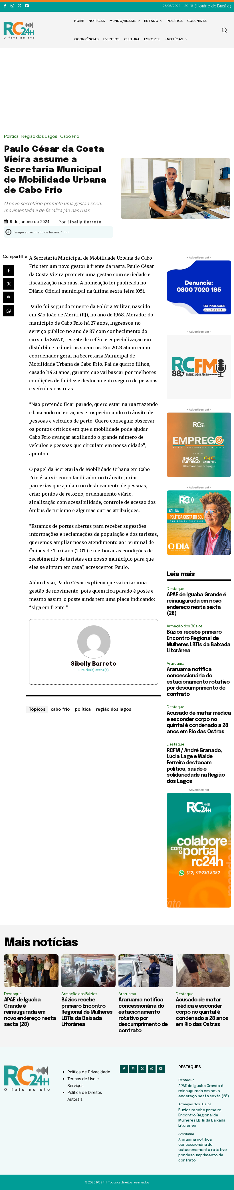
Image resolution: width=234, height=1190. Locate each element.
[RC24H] (20, 30)
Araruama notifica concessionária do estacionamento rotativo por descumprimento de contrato (198, 682)
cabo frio (60, 709)
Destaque (175, 588)
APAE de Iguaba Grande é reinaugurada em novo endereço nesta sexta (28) (30, 1012)
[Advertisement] (117, 91)
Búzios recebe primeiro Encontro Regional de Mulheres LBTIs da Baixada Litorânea (86, 1012)
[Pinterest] (8, 297)
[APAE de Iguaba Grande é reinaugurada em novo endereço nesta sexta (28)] (31, 970)
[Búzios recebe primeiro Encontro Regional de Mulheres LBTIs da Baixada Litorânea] (88, 970)
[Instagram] (12, 6)
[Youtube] (27, 6)
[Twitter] (19, 6)
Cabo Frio (69, 136)
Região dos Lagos (39, 136)
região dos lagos (113, 709)
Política (11, 136)
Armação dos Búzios (184, 626)
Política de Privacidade (88, 1071)
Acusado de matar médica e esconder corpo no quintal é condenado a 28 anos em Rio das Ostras (202, 1012)
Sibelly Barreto (93, 664)
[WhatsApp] (8, 310)
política (83, 709)
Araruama (175, 663)
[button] (224, 30)
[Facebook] (5, 6)
